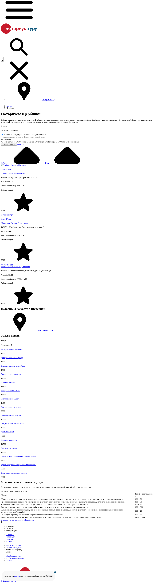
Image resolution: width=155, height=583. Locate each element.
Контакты (10, 541)
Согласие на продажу (10, 399)
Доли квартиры (7, 432)
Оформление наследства (11, 415)
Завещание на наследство (11, 407)
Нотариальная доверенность (12, 349)
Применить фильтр (9, 144)
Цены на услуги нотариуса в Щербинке (17, 520)
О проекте (10, 535)
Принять (49, 576)
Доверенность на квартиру (12, 358)
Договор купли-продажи (11, 374)
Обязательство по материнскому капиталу (18, 456)
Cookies (9, 560)
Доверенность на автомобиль (13, 366)
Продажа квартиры (9, 440)
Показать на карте (45, 330)
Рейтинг (4, 163)
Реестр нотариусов (13, 545)
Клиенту (9, 539)
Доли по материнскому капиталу (14, 473)
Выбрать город (49, 100)
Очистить (21, 144)
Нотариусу (10, 537)
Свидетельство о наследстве (12, 423)
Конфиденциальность (15, 558)
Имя (47, 163)
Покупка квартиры (9, 448)
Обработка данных (13, 556)
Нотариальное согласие (10, 391)
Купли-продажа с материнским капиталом (18, 465)
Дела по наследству (14, 547)
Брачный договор (8, 382)
